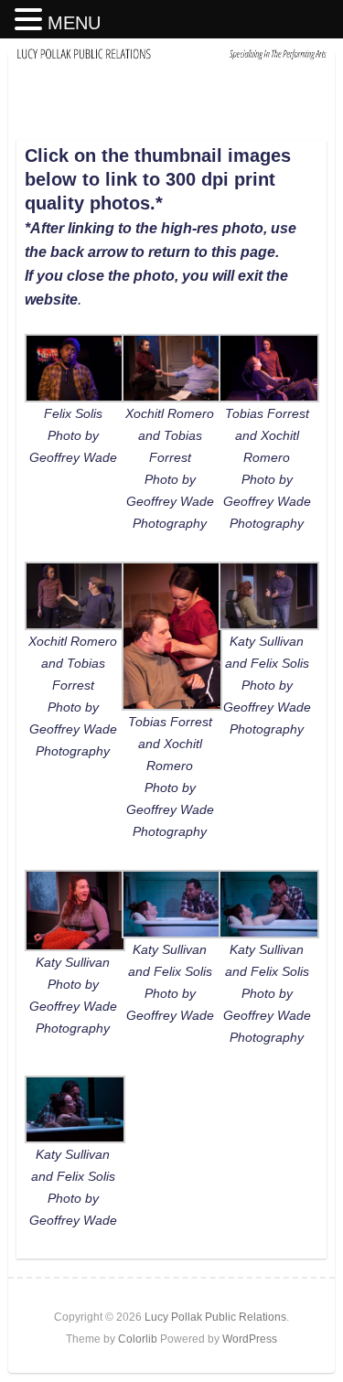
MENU (74, 23)
